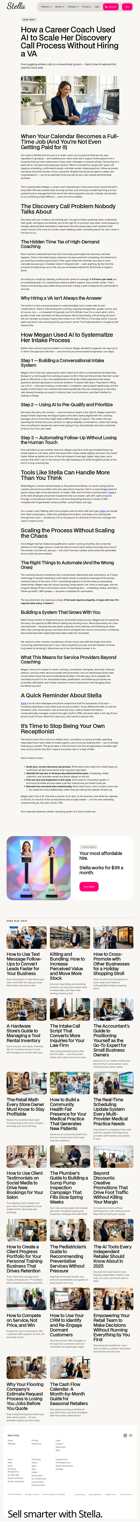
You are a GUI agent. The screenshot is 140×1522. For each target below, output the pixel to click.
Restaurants (37, 1475)
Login (58, 1440)
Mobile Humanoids (64, 1465)
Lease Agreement (95, 1494)
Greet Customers (15, 1478)
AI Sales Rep (13, 1475)
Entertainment (38, 1485)
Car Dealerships (39, 1478)
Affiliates (12, 1443)
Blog (58, 1450)
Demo (10, 1459)
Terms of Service (126, 1494)
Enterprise (36, 1443)
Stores (34, 1462)
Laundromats (38, 1482)
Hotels (34, 1472)
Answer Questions (16, 1481)
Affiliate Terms (110, 1494)
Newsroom (60, 1447)
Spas (34, 1469)
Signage (59, 1469)
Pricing (35, 1440)
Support (59, 1443)
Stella (111, 492)
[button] (46, 7)
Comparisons (62, 1459)
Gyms (34, 1465)
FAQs (10, 1462)
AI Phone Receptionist (13, 1470)
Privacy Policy (80, 1494)
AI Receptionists (63, 1462)
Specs (10, 1465)
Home (10, 1440)
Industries (36, 1459)
